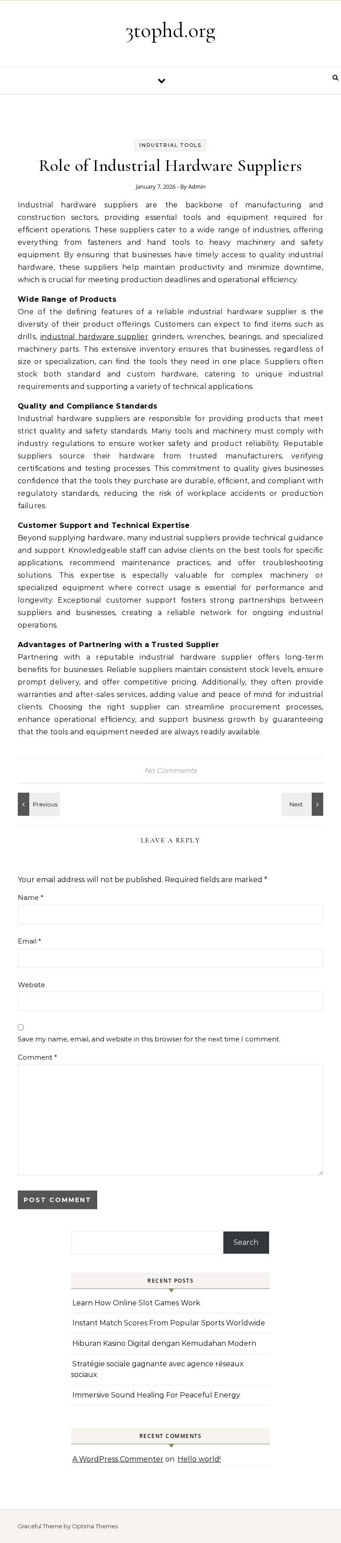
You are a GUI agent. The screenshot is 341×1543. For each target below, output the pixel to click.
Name (31, 897)
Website (31, 984)
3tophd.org (170, 30)
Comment (37, 1057)
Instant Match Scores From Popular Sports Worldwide (168, 1323)
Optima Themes (95, 1526)
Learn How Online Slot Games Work (136, 1303)
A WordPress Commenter (117, 1459)
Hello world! (199, 1459)
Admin (197, 186)
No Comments (170, 770)
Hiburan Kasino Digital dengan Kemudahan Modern (164, 1343)
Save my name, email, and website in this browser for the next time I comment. (149, 1039)
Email (29, 941)
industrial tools (170, 145)
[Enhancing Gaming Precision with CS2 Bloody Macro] (303, 804)
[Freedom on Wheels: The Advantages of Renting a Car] (38, 804)
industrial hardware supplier (94, 336)
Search (246, 1242)
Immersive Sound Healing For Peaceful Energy (156, 1395)
